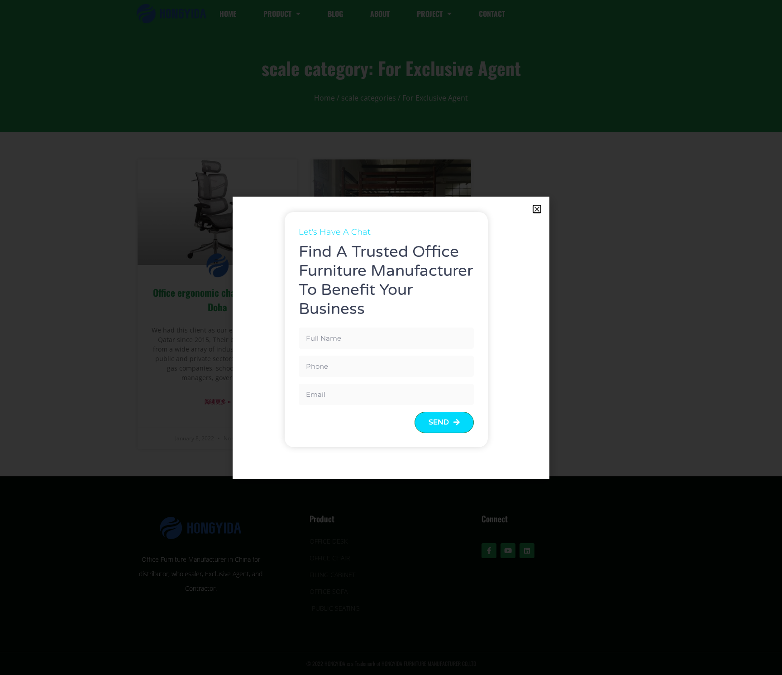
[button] (537, 209)
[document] (391, 337)
